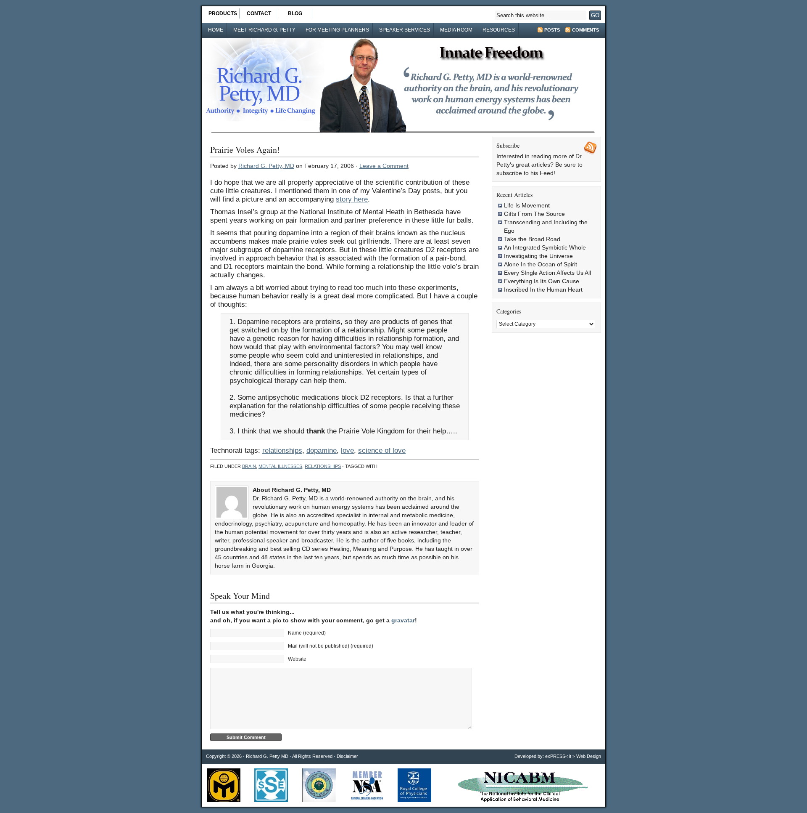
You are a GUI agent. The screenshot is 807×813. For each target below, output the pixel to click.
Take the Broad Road (532, 239)
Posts (552, 29)
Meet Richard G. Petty (264, 30)
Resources (499, 30)
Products (222, 13)
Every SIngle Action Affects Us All (547, 272)
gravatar (403, 620)
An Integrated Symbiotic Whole (545, 247)
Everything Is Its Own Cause (541, 281)
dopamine (321, 450)
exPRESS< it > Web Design (573, 756)
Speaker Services (404, 30)
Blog (295, 13)
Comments (585, 29)
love (347, 450)
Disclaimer (347, 756)
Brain (249, 466)
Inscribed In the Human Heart (543, 289)
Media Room (456, 30)
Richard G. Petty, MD (266, 165)
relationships (282, 450)
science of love (382, 450)
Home (215, 30)
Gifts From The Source (534, 213)
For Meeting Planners (337, 30)
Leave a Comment (384, 165)
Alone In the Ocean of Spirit (540, 264)
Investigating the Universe (538, 255)
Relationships (323, 466)
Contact (259, 13)
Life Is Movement (527, 205)
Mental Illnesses (280, 466)
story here (352, 199)
